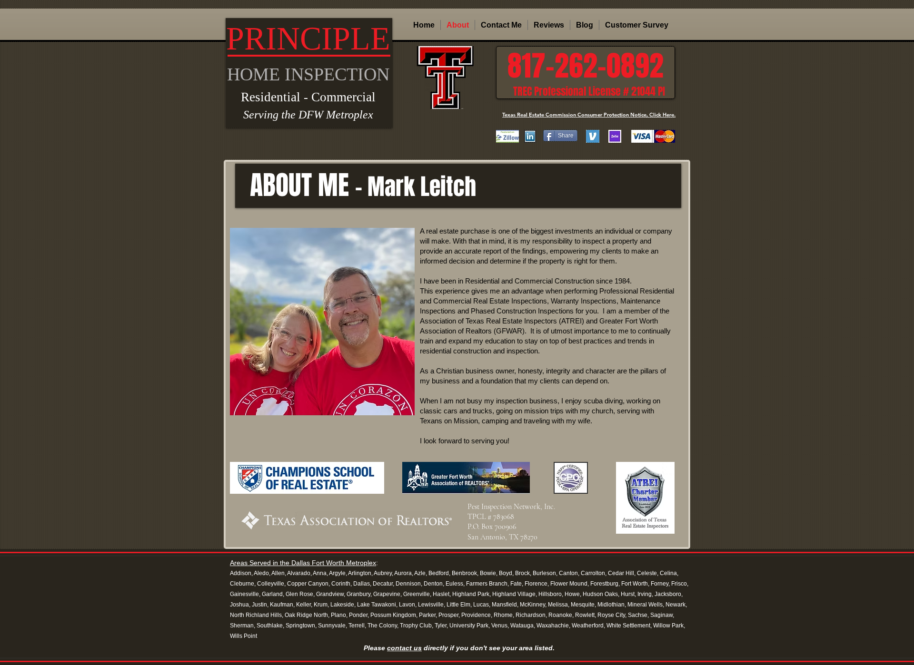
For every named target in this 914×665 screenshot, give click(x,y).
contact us (404, 648)
